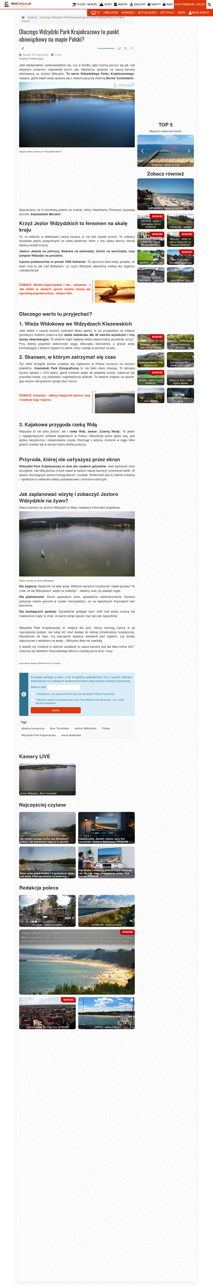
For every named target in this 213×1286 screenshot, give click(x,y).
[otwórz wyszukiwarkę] (209, 4)
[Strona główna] (23, 17)
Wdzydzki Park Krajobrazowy (38, 735)
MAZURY (140, 4)
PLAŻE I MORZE (87, 4)
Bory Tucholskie (59, 728)
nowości (128, 12)
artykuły (167, 12)
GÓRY (108, 4)
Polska (106, 728)
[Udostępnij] (22, 48)
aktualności (147, 12)
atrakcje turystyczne (33, 728)
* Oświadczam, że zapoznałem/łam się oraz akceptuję (75, 693)
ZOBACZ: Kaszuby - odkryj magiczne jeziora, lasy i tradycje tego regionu (55, 397)
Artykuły (32, 17)
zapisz (56, 710)
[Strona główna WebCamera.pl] (17, 4)
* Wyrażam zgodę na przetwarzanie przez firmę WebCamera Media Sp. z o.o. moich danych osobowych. (80, 701)
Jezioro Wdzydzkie (85, 728)
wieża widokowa (71, 735)
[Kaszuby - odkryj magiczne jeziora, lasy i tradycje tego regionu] (113, 402)
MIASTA (122, 4)
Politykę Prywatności (104, 693)
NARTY (156, 4)
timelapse (110, 12)
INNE (170, 4)
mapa (181, 12)
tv (98, 12)
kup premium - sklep (190, 4)
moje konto (200, 12)
